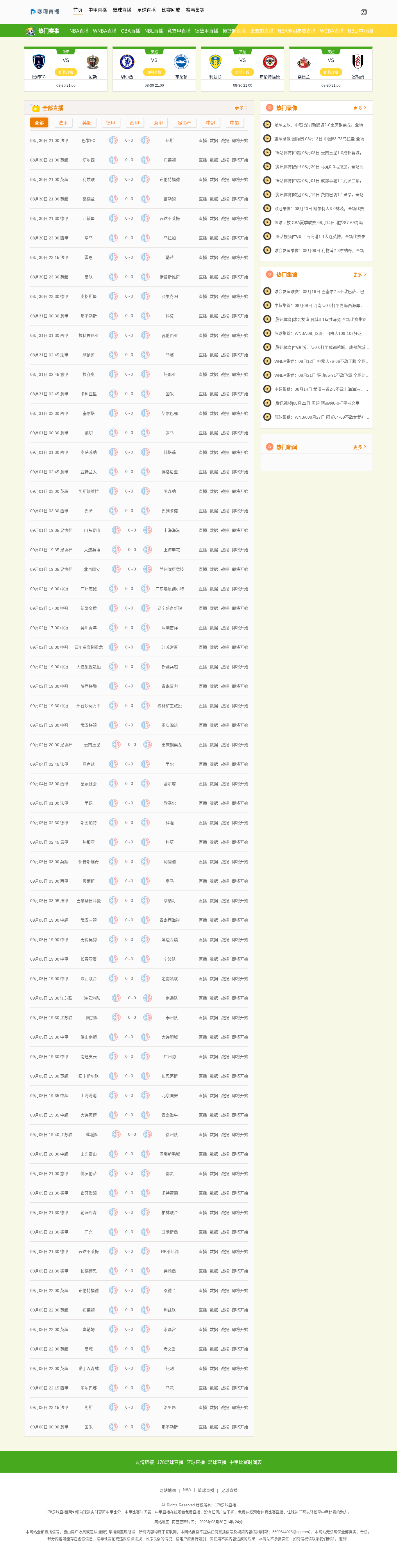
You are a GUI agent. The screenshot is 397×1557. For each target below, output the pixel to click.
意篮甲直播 (179, 31)
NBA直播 (79, 31)
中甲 (64, 939)
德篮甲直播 (206, 31)
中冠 (210, 122)
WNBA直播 (105, 31)
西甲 (134, 122)
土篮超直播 (261, 31)
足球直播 (146, 10)
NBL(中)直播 (361, 31)
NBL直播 (153, 31)
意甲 (158, 122)
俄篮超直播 (234, 31)
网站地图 (168, 1490)
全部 (39, 122)
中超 (234, 122)
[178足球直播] (48, 15)
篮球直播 (122, 10)
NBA (187, 1489)
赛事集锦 (195, 10)
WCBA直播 (332, 31)
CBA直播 (130, 31)
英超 (154, 52)
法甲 (65, 52)
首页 (78, 10)
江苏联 (66, 998)
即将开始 (66, 72)
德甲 (110, 122)
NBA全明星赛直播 (297, 31)
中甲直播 (97, 10)
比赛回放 (171, 10)
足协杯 (185, 122)
